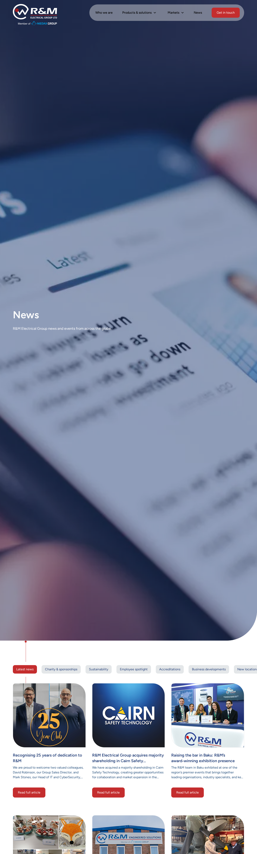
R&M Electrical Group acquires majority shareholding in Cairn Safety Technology (128, 758)
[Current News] (49, 715)
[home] (35, 12)
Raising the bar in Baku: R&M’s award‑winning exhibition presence (203, 758)
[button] (139, 13)
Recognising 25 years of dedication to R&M (47, 758)
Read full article (29, 792)
